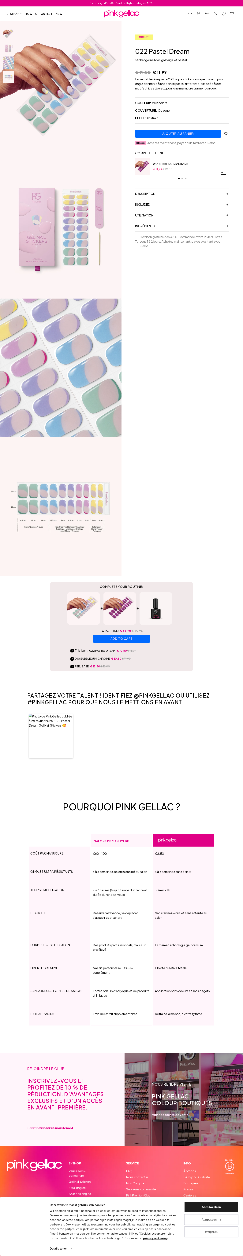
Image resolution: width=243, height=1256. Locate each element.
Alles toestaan (211, 1207)
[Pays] (198, 13)
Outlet (47, 13)
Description (145, 194)
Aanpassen (209, 1219)
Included (142, 204)
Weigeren (211, 1231)
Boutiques (190, 1183)
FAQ (129, 1171)
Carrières (189, 1195)
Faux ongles (77, 1188)
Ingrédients (145, 226)
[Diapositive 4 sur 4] (8, 77)
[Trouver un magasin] (207, 13)
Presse (188, 1189)
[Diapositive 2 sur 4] (8, 48)
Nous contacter (137, 1177)
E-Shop (13, 13)
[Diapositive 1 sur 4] (8, 34)
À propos (189, 1171)
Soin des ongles (80, 1194)
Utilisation (144, 215)
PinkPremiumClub (138, 1195)
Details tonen (58, 1248)
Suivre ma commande (141, 1189)
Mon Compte (135, 1183)
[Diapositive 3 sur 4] (8, 62)
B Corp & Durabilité (196, 1177)
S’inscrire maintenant (56, 1128)
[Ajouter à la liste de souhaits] (225, 133)
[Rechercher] (190, 13)
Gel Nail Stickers (80, 1182)
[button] (51, 736)
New (59, 13)
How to (31, 13)
